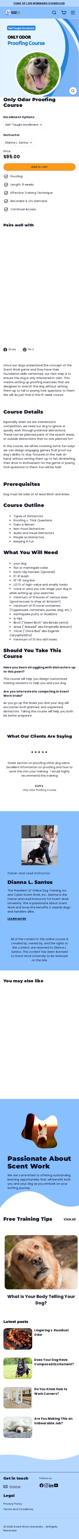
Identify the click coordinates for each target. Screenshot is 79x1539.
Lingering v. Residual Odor (51, 1332)
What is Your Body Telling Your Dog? (41, 1300)
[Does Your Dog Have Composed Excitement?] (17, 1368)
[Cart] (63, 12)
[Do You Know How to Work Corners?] (17, 1397)
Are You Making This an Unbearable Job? (53, 1420)
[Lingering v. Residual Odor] (17, 1339)
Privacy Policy (12, 1504)
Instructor (11, 135)
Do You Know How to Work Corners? (50, 1391)
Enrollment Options (18, 117)
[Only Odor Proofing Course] (39, 259)
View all (70, 1219)
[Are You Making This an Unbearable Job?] (17, 1427)
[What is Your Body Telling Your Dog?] (41, 1262)
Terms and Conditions (18, 1509)
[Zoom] (73, 91)
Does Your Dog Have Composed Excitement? (54, 1362)
